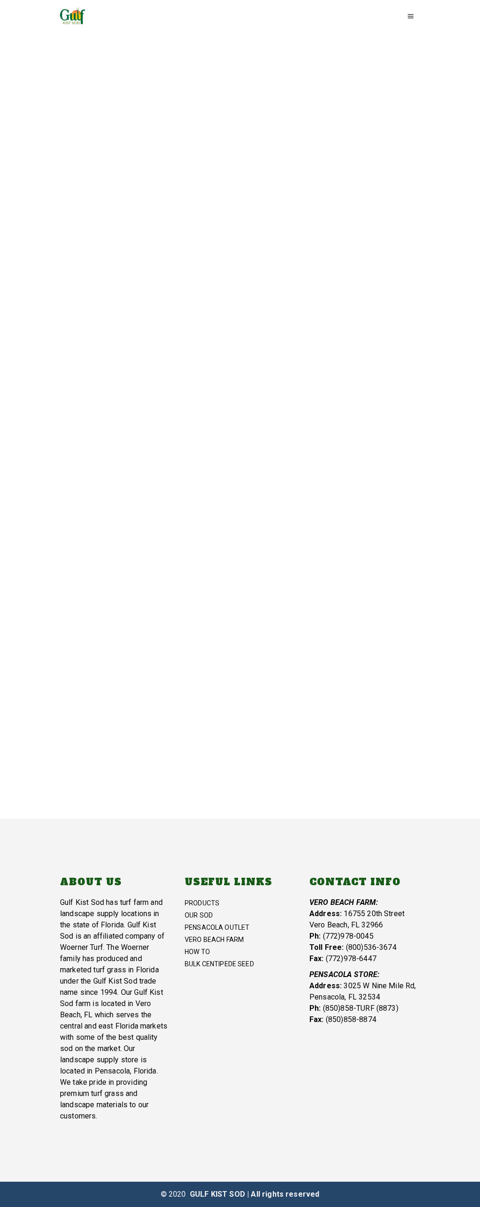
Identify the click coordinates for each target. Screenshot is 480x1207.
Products (202, 903)
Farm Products (360, 397)
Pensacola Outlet (217, 927)
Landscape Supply (120, 682)
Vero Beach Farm (117, 306)
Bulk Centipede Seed (219, 964)
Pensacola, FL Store (335, 550)
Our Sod (199, 915)
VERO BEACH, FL (360, 363)
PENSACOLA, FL (120, 635)
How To (197, 951)
